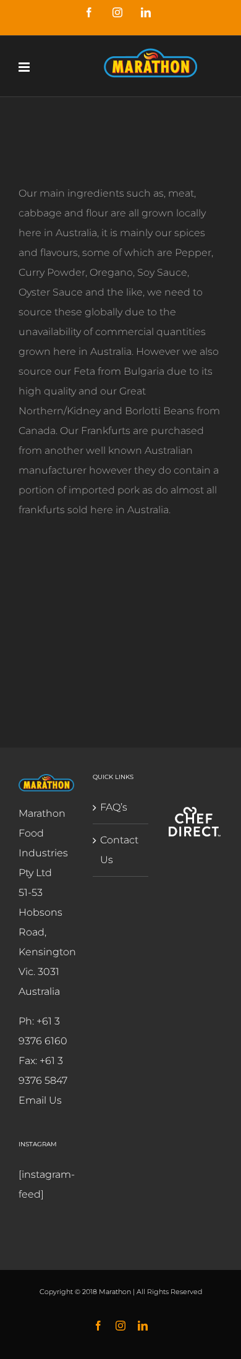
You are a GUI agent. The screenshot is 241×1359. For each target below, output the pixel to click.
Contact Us (119, 850)
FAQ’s (113, 807)
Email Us (40, 1100)
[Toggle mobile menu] (25, 67)
